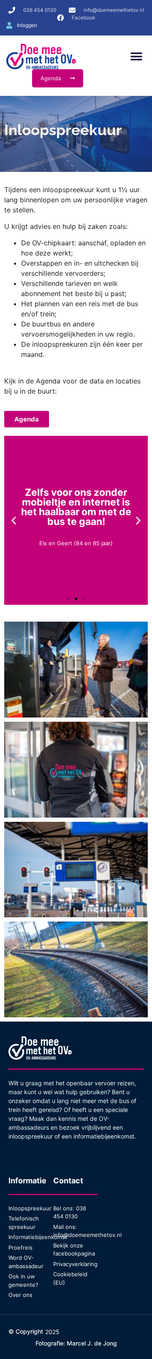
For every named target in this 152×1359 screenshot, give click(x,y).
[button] (136, 56)
